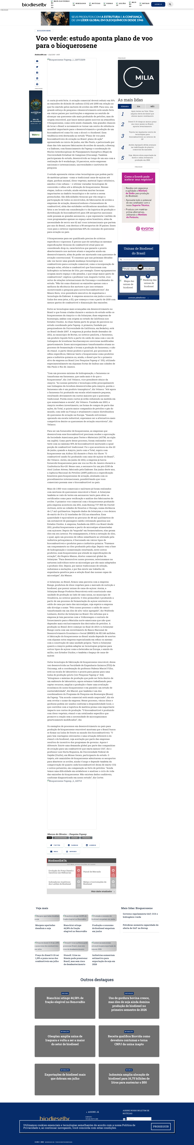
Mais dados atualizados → (103, 891)
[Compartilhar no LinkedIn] (37, 78)
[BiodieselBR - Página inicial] (34, 4)
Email (55, 851)
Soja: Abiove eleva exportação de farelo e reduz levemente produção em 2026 (142, 157)
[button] (94, 4)
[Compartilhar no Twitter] (37, 66)
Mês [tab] (152, 106)
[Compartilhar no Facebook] (37, 72)
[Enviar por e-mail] (37, 61)
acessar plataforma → (138, 297)
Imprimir (72, 851)
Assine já (158, 4)
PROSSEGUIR (161, 1126)
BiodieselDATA (57, 860)
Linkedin (92, 845)
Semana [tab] (125, 106)
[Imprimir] (37, 84)
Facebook (74, 845)
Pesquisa (86, 838)
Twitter (56, 845)
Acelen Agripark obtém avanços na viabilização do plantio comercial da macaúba (142, 147)
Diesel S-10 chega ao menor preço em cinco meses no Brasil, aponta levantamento (142, 124)
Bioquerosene (61, 838)
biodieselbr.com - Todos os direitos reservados (58, 1142)
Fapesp (74, 838)
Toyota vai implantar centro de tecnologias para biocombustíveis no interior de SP (142, 135)
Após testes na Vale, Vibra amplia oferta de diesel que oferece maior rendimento (142, 113)
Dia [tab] (138, 106)
